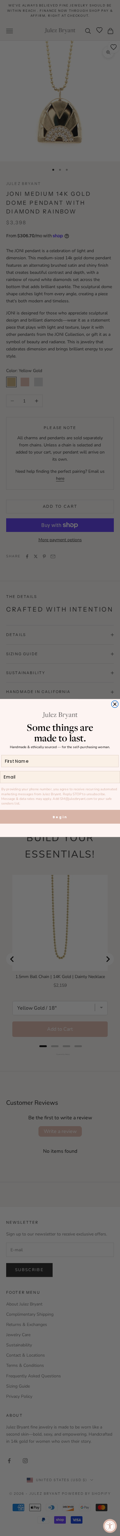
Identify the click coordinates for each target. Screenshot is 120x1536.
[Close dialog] (114, 704)
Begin (60, 816)
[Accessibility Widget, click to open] (110, 1526)
